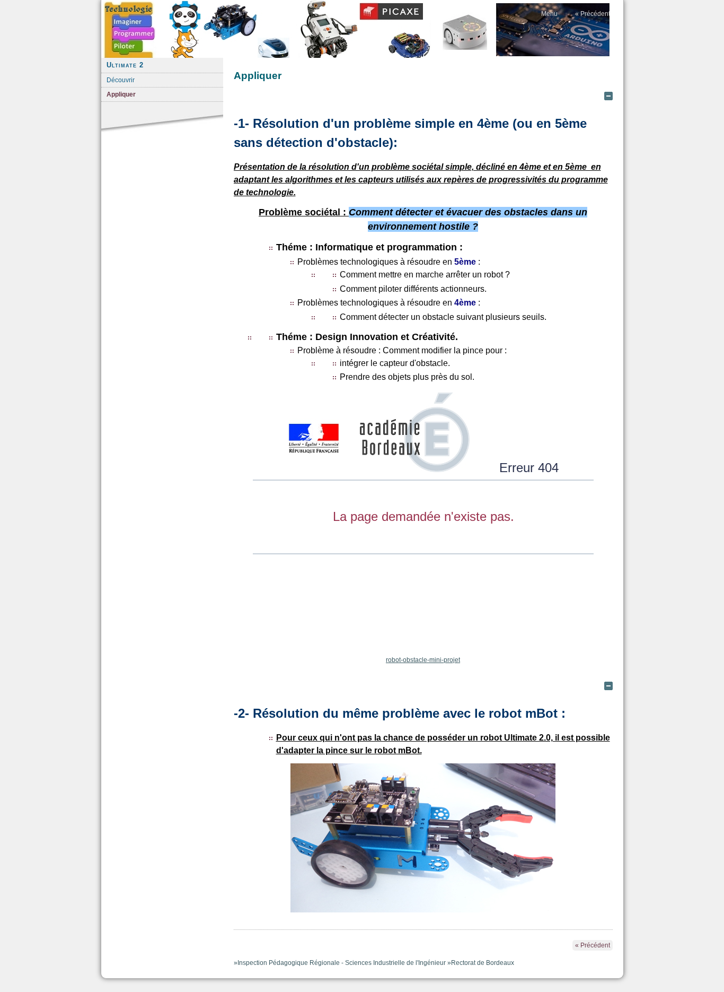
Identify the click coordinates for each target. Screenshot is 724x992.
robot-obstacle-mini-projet (423, 660)
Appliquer (121, 94)
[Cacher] (608, 96)
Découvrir (121, 80)
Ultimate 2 (125, 65)
